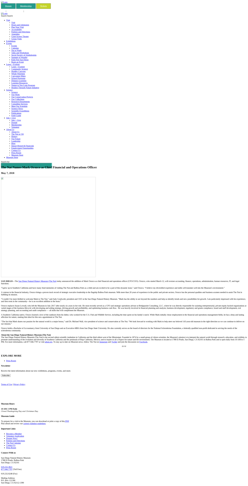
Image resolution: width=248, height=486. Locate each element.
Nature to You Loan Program (23, 85)
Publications (16, 113)
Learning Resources (19, 83)
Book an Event (17, 62)
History (14, 136)
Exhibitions (11, 41)
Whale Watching (18, 74)
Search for (5, 162)
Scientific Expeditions (20, 111)
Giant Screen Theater (20, 36)
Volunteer (15, 127)
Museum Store (17, 155)
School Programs (18, 78)
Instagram (103, 342)
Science (9, 90)
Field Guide (16, 115)
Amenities (15, 34)
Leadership (15, 141)
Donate (8, 6)
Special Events (30, 11)
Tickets (43, 6)
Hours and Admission (20, 25)
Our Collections (17, 99)
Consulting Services (15, 11)
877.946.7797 (6, 469)
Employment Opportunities (22, 148)
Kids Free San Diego (20, 60)
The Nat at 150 (17, 134)
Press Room (16, 153)
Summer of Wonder (19, 57)
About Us (10, 129)
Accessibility (16, 29)
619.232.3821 (6, 467)
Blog (13, 143)
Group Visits (16, 39)
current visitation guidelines (34, 423)
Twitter (114, 342)
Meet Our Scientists (19, 106)
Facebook (143, 342)
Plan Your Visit (17, 27)
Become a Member (14, 434)
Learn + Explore (13, 64)
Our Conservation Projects (22, 97)
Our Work (15, 95)
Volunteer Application (15, 436)
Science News (17, 108)
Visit (8, 20)
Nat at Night (16, 50)
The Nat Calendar (13, 443)
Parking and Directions (20, 32)
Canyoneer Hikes (18, 76)
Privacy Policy (19, 384)
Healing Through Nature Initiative (25, 88)
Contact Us (16, 150)
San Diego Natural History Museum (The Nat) (37, 281)
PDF (67, 421)
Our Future (15, 139)
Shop (3, 11)
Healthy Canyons (18, 71)
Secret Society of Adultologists (23, 55)
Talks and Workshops (20, 53)
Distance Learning (18, 81)
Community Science (19, 69)
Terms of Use (6, 384)
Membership (26, 6)
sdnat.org (48, 342)
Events (9, 43)
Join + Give (11, 118)
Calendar (15, 48)
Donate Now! (11, 438)
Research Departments (20, 102)
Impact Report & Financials (22, 146)
